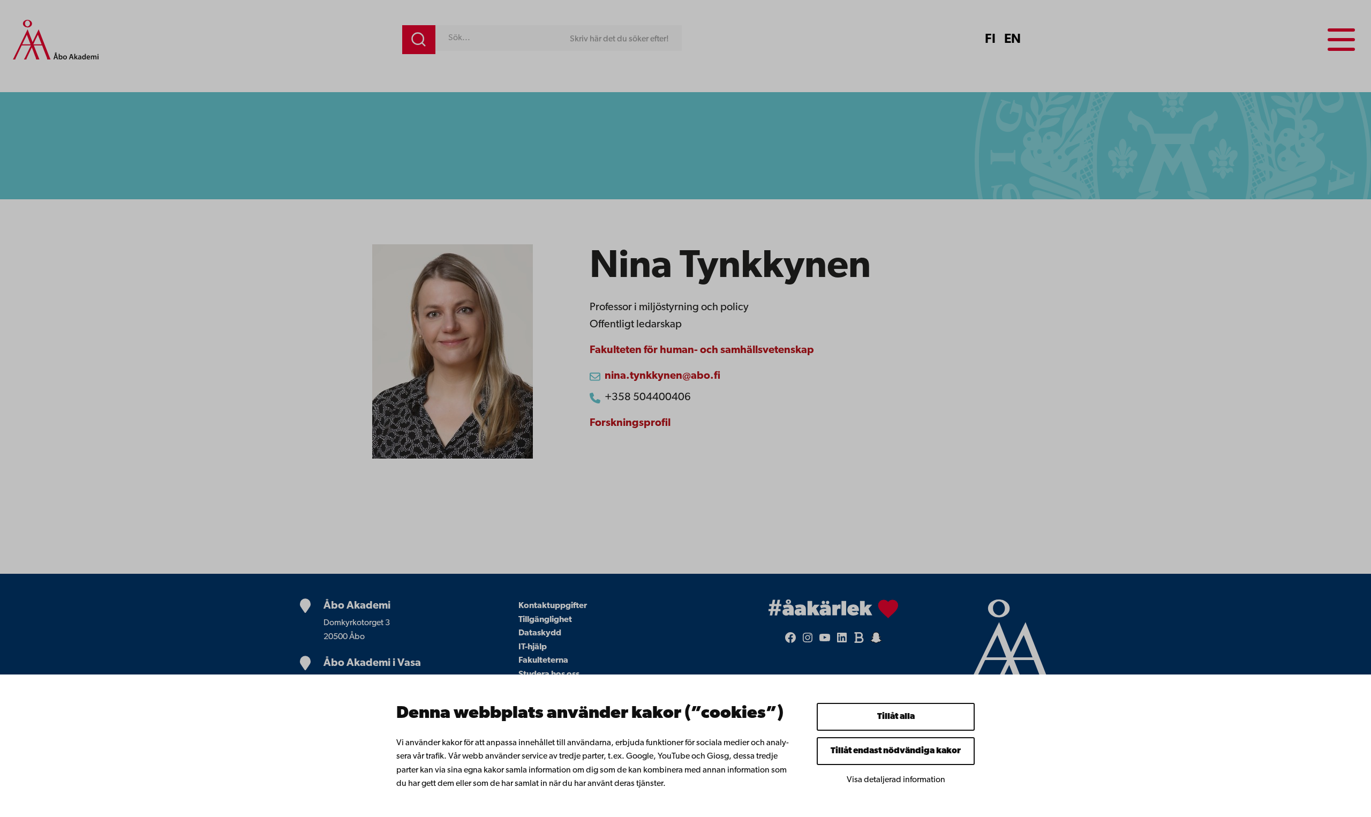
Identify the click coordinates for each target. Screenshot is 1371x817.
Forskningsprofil (630, 423)
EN (1012, 39)
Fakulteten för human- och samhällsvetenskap (702, 350)
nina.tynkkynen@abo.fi (662, 376)
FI (990, 39)
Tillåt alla (896, 717)
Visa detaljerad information (896, 780)
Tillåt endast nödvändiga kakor (896, 751)
